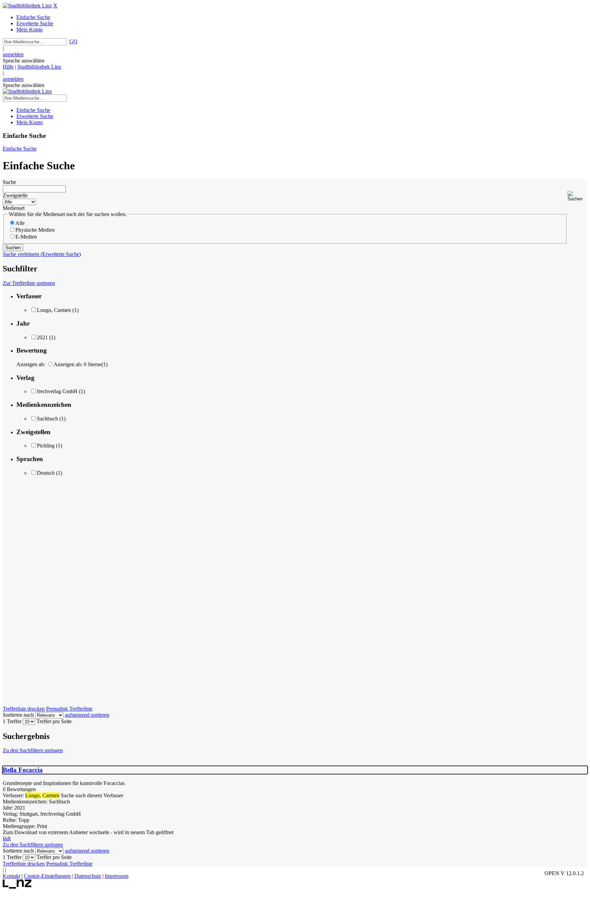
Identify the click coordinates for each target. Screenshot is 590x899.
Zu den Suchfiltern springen (33, 750)
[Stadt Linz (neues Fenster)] (17, 887)
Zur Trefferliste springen (29, 283)
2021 (42, 337)
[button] (577, 196)
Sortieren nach (18, 715)
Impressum (116, 876)
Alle (20, 223)
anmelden (13, 54)
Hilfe (8, 67)
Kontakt (11, 876)
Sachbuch (47, 419)
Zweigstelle (15, 195)
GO (73, 41)
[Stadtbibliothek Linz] (27, 6)
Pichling (46, 445)
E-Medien (26, 237)
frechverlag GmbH (57, 391)
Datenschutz (87, 876)
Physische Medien (35, 230)
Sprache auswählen (23, 60)
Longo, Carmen (54, 310)
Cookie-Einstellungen (47, 876)
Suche (9, 182)
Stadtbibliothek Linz (39, 67)
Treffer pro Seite (54, 721)
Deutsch (46, 473)
